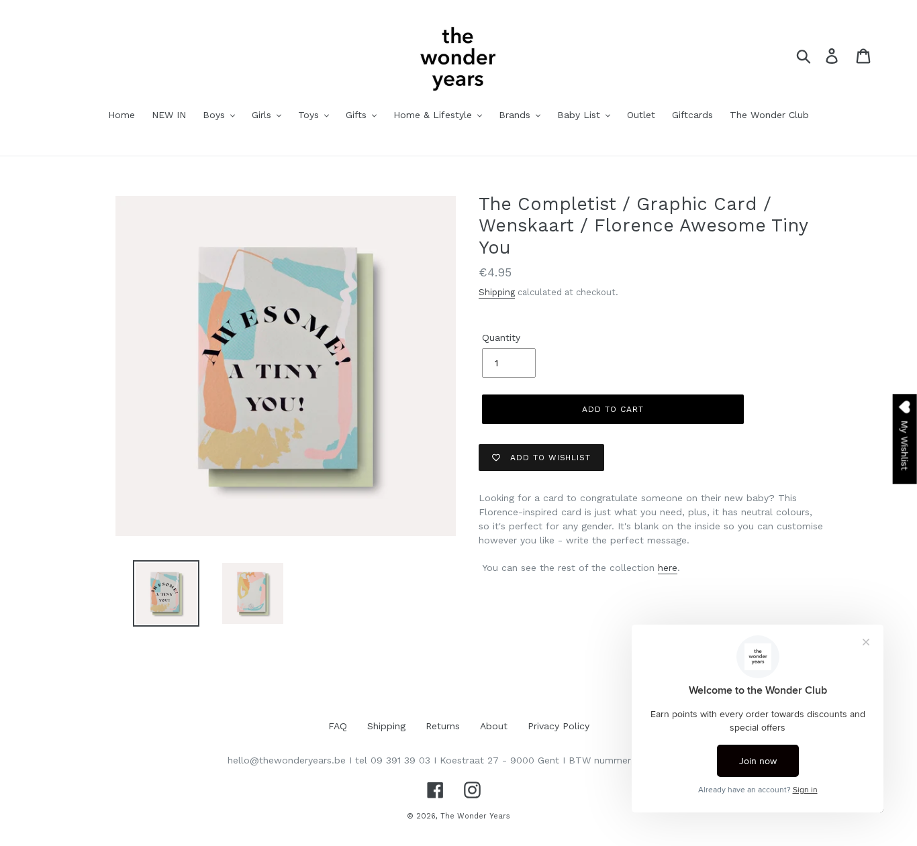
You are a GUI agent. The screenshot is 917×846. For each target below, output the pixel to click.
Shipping (497, 292)
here (667, 567)
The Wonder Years (475, 816)
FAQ (337, 726)
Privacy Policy (558, 726)
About (494, 726)
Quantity (501, 337)
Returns (443, 726)
